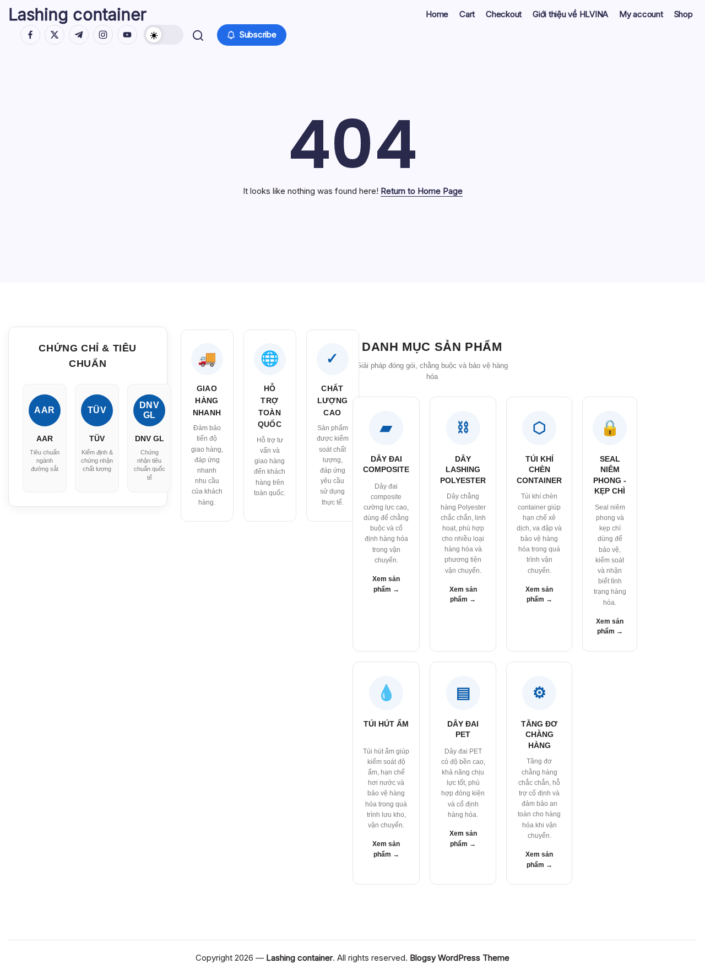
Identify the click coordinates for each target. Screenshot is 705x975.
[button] (163, 35)
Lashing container (77, 14)
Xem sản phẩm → (386, 584)
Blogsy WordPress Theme (459, 957)
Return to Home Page (422, 191)
